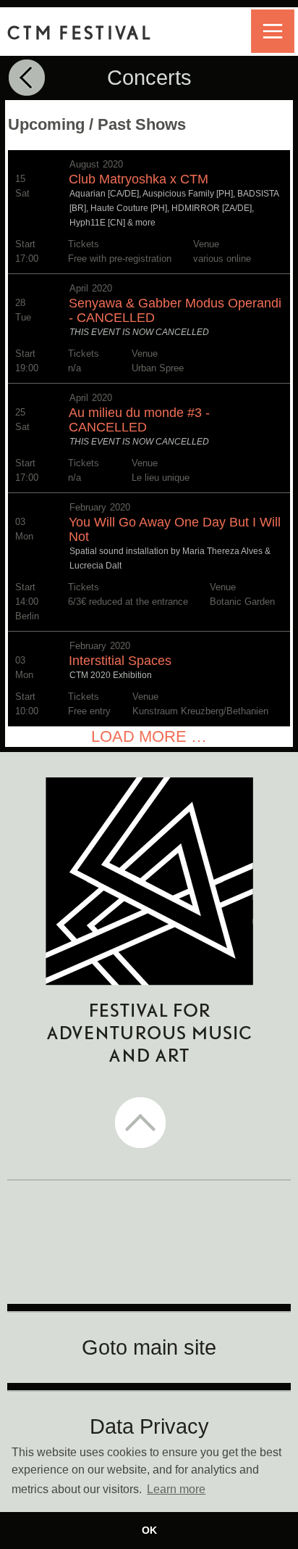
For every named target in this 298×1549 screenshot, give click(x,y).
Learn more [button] (176, 1489)
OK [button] (149, 1530)
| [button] (30, 79)
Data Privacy (149, 1426)
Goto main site (149, 1347)
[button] (149, 1124)
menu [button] (272, 31)
